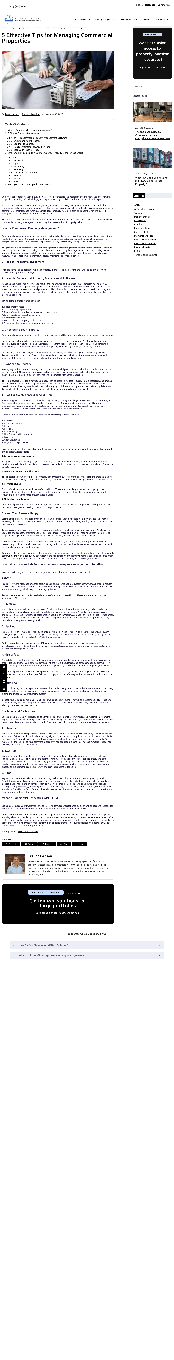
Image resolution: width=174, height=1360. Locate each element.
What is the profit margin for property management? (51, 955)
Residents (149, 5)
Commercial (164, 5)
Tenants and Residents (145, 255)
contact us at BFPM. (28, 831)
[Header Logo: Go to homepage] (23, 19)
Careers (138, 213)
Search (169, 85)
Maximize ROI (141, 232)
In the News (140, 220)
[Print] (3, 688)
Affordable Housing (144, 209)
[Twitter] (3, 674)
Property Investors (31, 114)
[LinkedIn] (3, 681)
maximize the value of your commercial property (86, 820)
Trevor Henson (12, 114)
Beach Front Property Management (22, 814)
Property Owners (45, 892)
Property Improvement (145, 243)
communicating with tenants (16, 556)
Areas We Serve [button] (81, 20)
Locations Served (142, 228)
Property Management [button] (104, 20)
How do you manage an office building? (43, 945)
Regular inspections (11, 355)
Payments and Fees (143, 236)
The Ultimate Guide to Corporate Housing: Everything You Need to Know (152, 135)
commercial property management (39, 247)
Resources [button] (160, 20)
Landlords (139, 224)
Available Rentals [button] (128, 20)
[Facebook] (3, 667)
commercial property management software (32, 286)
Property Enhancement (145, 239)
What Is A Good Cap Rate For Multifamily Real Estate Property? (151, 181)
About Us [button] (146, 20)
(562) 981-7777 (22, 6)
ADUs (137, 205)
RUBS (137, 251)
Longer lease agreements (100, 208)
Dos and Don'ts (142, 216)
